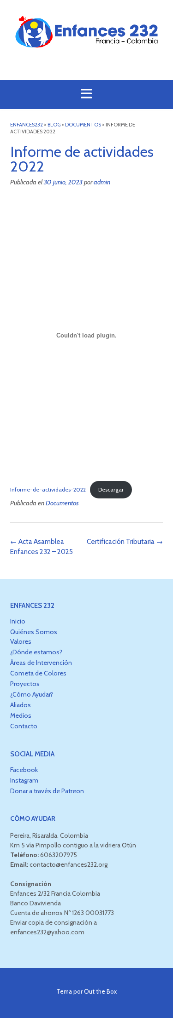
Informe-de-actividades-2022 (48, 489)
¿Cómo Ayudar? (31, 694)
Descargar (111, 489)
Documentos (62, 503)
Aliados (20, 705)
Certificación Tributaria (125, 542)
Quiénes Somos (33, 632)
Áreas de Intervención (41, 662)
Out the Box (100, 991)
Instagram (24, 780)
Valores (20, 641)
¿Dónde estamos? (36, 652)
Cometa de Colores (38, 673)
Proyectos (25, 684)
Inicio (17, 621)
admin (102, 182)
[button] (86, 94)
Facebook (24, 770)
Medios (20, 715)
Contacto (23, 726)
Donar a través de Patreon (47, 791)
